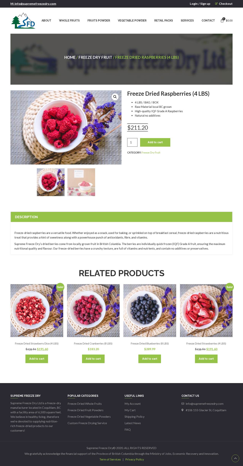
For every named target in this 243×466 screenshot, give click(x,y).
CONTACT (208, 20)
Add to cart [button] (36, 358)
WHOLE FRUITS (69, 20)
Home (70, 57)
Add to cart (155, 142)
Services (187, 20)
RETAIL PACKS (163, 20)
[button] (115, 96)
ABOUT (46, 20)
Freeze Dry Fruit (95, 57)
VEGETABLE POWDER (132, 20)
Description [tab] (26, 217)
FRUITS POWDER (99, 20)
